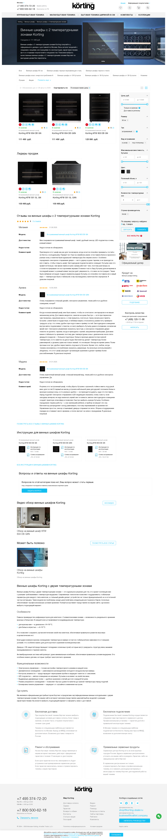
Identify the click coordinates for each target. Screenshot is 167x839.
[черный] (123, 171)
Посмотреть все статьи (103, 543)
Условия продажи (96, 826)
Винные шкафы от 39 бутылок (124, 75)
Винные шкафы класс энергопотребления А (36, 75)
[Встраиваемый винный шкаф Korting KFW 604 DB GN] (33, 107)
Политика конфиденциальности (74, 826)
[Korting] (83, 6)
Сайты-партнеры (96, 814)
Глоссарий (67, 819)
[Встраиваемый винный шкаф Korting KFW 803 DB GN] (100, 107)
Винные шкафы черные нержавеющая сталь (64, 71)
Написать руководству (134, 821)
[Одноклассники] (132, 803)
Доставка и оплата (70, 803)
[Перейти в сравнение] (129, 7)
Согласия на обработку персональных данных (84, 835)
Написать (134, 327)
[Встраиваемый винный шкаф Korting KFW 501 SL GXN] (66, 173)
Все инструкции (36, 465)
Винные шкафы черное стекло (98, 71)
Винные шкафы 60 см (34, 71)
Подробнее (135, 302)
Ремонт (93, 806)
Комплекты (127, 15)
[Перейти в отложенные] (120, 7)
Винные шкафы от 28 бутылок (69, 75)
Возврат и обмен (70, 811)
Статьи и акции (69, 817)
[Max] (126, 803)
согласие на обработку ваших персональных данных (61, 834)
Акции (123, 3)
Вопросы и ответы (97, 811)
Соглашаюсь (116, 835)
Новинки (144, 75)
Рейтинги (93, 817)
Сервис (66, 806)
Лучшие (22, 80)
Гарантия (66, 808)
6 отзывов (37, 221)
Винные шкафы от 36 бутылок (97, 75)
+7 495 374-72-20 (26, 6)
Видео (92, 803)
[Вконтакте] (121, 803)
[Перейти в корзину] (138, 7)
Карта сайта (123, 826)
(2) (46, 128)
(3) (79, 192)
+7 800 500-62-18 (26, 9)
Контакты (67, 814)
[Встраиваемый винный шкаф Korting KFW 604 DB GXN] (66, 107)
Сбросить (127, 229)
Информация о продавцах (69, 837)
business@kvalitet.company (133, 815)
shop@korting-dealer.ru (131, 810)
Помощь (93, 808)
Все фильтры (134, 236)
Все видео (109, 503)
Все (20, 71)
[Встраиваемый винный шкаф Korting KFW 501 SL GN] (32, 173)
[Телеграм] (137, 803)
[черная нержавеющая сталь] (128, 171)
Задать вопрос (34, 491)
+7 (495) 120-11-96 (134, 319)
